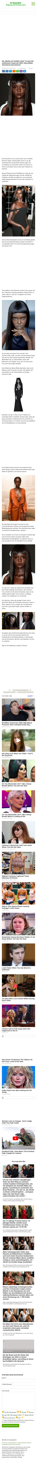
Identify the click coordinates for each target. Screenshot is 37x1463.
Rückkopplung (6, 1444)
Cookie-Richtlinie (21, 1442)
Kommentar (5, 1391)
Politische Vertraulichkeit (9, 1442)
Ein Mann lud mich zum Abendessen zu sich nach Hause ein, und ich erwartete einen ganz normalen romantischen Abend (18, 1327)
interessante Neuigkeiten (21, 690)
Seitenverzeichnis (16, 1444)
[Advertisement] (18, 35)
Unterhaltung (21, 68)
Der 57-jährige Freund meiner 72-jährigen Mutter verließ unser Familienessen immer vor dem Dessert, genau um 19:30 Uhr (17, 1224)
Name (4, 1378)
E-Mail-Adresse (7, 1384)
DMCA (29, 1442)
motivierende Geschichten (25, 692)
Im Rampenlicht (15, 3)
